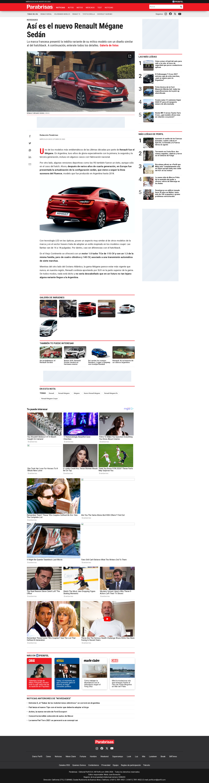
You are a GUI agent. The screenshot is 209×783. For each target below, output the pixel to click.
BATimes (173, 756)
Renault (51, 393)
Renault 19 (76, 14)
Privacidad (105, 765)
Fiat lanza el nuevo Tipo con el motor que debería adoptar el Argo (59, 707)
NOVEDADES (32, 20)
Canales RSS (64, 765)
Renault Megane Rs (111, 393)
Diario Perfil (37, 756)
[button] (130, 56)
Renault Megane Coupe (49, 398)
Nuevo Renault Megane (92, 393)
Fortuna (83, 756)
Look (129, 756)
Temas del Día (32, 14)
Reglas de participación (131, 765)
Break (163, 756)
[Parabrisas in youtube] (180, 14)
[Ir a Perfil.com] (177, 2)
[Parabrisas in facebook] (171, 14)
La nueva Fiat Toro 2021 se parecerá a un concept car (53, 720)
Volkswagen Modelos (62, 14)
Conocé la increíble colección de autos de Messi (51, 716)
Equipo (116, 765)
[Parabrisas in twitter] (175, 14)
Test (99, 8)
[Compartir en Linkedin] (30, 157)
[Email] (30, 164)
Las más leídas (148, 56)
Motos (80, 8)
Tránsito (146, 765)
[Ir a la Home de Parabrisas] (40, 7)
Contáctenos (93, 765)
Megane (77, 393)
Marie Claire (71, 756)
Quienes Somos (79, 765)
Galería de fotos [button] (109, 45)
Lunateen (153, 756)
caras (39, 661)
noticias (67, 661)
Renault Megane (64, 393)
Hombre (93, 756)
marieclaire (94, 661)
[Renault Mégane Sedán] (48, 308)
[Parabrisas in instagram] (166, 14)
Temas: (43, 393)
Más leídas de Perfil (151, 134)
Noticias (60, 8)
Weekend (104, 756)
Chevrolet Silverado (104, 14)
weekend (122, 661)
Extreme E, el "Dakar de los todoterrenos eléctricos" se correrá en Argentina (64, 703)
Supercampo (117, 756)
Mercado (90, 8)
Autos (71, 8)
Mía (143, 756)
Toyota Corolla (89, 14)
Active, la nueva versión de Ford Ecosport (48, 712)
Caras (48, 756)
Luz (136, 756)
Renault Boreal (46, 14)
